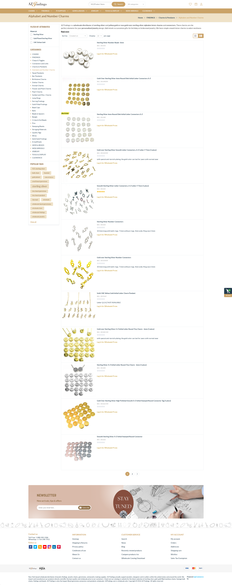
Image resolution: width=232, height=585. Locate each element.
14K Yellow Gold (39, 42)
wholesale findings (38, 212)
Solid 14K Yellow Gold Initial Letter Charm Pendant (116, 293)
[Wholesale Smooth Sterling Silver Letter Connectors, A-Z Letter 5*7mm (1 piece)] (79, 201)
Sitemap (75, 539)
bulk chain (35, 173)
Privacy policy (77, 547)
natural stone (49, 177)
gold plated (36, 177)
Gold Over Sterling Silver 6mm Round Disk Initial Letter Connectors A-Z (124, 78)
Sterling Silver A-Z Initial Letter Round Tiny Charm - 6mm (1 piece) (122, 365)
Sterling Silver (38, 34)
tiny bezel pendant (38, 195)
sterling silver (39, 186)
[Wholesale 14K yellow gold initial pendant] (79, 309)
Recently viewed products (131, 551)
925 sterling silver (38, 169)
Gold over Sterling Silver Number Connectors (114, 257)
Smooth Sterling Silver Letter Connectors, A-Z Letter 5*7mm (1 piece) (123, 186)
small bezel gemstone (39, 181)
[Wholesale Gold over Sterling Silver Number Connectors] (79, 273)
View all (33, 222)
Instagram (49, 547)
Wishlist (174, 554)
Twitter (35, 547)
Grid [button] (195, 36)
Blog (123, 547)
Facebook (30, 547)
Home (140, 18)
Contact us (76, 558)
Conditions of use (79, 551)
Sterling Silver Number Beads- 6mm (110, 43)
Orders (173, 543)
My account (175, 539)
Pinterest (59, 547)
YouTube (45, 547)
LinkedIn (54, 547)
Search (120, 4)
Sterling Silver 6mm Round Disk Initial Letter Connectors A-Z (120, 114)
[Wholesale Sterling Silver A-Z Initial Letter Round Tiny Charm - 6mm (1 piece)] (79, 380)
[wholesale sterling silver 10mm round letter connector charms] (79, 452)
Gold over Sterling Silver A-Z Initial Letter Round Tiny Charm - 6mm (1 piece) (125, 329)
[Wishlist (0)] (190, 4)
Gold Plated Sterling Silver (42, 38)
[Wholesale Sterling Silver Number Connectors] (79, 237)
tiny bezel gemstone (39, 191)
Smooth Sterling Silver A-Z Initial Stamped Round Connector (119, 437)
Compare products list (130, 554)
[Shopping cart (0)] (196, 4)
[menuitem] (88, 539)
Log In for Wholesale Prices (107, 54)
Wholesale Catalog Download (133, 558)
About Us (76, 554)
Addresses (175, 547)
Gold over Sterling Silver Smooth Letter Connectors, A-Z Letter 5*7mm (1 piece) (126, 150)
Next (137, 474)
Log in (201, 4)
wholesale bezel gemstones (41, 204)
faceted (46, 173)
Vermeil (35, 200)
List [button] (200, 36)
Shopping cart (176, 551)
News (123, 543)
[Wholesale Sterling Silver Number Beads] (79, 58)
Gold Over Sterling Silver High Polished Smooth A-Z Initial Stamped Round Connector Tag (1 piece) (134, 401)
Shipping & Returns (79, 543)
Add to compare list (200, 58)
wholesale (46, 199)
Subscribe (85, 508)
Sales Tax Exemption (179, 558)
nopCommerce (198, 577)
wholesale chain (37, 208)
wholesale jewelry (38, 217)
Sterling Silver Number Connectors (110, 222)
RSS (40, 547)
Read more (65, 32)
